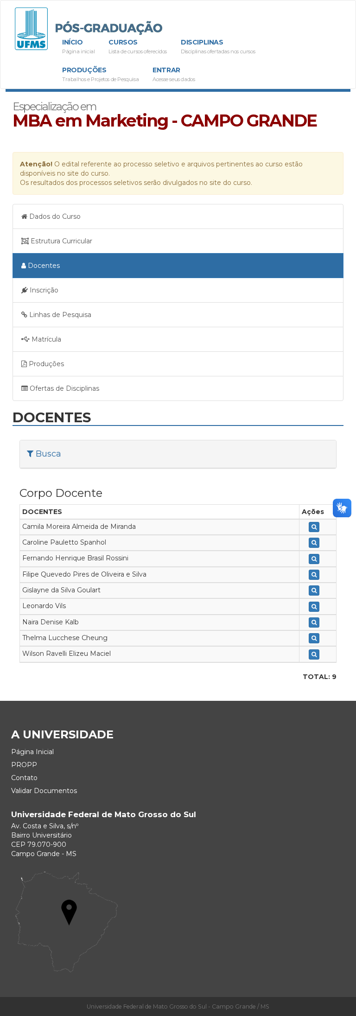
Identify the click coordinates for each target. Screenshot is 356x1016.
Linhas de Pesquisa (59, 315)
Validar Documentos (44, 791)
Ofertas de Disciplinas (63, 388)
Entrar (174, 74)
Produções (100, 74)
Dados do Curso (54, 216)
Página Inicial (32, 752)
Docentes (43, 265)
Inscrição (43, 290)
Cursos (137, 46)
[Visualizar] (314, 527)
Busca (48, 454)
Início (78, 46)
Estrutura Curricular (60, 241)
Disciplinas (218, 46)
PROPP (24, 765)
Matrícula (45, 339)
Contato (24, 778)
